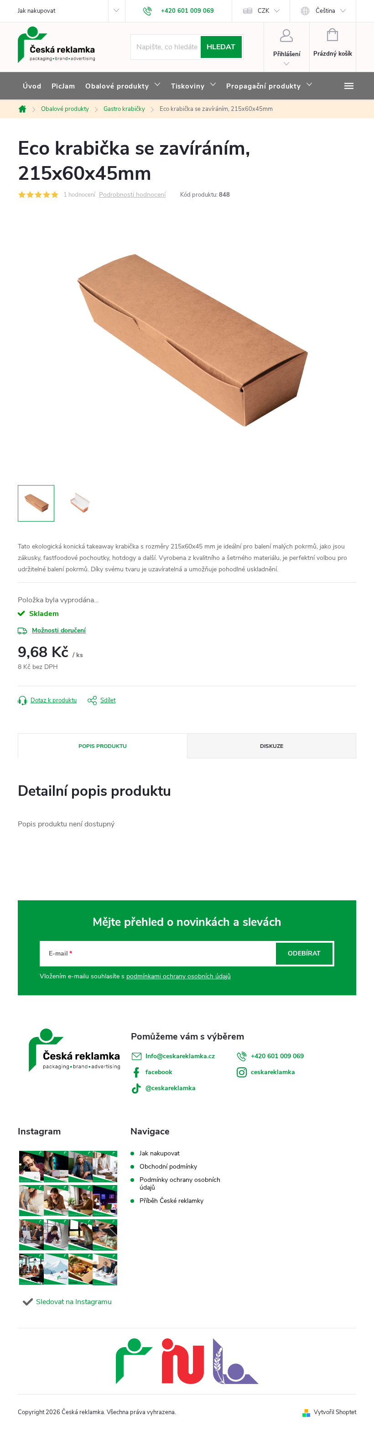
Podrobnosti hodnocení (132, 195)
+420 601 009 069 (277, 1056)
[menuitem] (32, 86)
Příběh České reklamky (171, 1200)
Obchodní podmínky (168, 1166)
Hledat (221, 47)
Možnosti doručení (59, 630)
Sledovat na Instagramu (74, 1302)
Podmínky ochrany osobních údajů (180, 1183)
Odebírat (304, 953)
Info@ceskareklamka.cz (180, 1056)
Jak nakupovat (36, 11)
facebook (158, 1072)
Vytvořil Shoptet (335, 1412)
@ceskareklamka (170, 1088)
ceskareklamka (273, 1072)
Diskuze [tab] (271, 746)
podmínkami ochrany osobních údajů (178, 976)
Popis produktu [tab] (102, 746)
